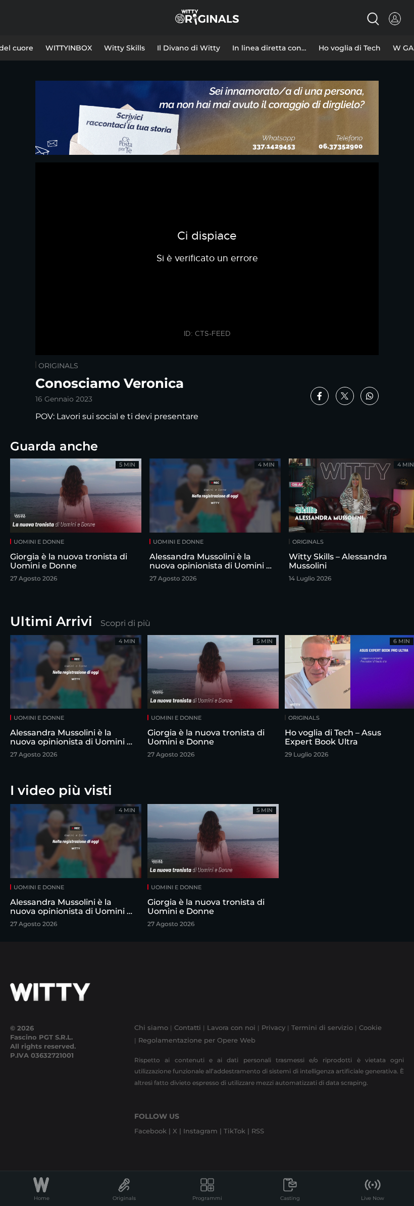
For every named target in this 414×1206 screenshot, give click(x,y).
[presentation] (381, 519)
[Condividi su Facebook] (319, 396)
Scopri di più (125, 623)
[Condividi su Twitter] (345, 396)
